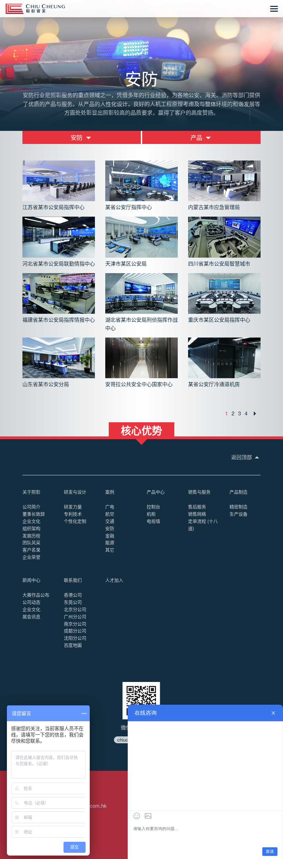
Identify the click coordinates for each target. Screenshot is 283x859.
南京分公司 (75, 623)
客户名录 (31, 549)
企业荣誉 (31, 556)
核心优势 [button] (141, 429)
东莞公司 (73, 602)
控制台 (153, 506)
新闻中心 (31, 580)
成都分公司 (75, 630)
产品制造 (238, 491)
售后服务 (197, 506)
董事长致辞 (33, 513)
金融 (109, 535)
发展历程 (31, 535)
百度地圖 (73, 645)
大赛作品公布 (35, 594)
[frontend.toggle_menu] (274, 9)
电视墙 (153, 521)
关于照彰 (31, 491)
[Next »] (255, 413)
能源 (109, 542)
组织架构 (31, 528)
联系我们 (73, 580)
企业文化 (31, 521)
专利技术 (73, 513)
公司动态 (31, 602)
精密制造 (238, 506)
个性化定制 (75, 521)
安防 (109, 528)
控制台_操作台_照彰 (35, 8)
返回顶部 (242, 456)
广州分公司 (75, 616)
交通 (109, 521)
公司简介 (31, 506)
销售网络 (197, 513)
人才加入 (114, 580)
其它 (109, 549)
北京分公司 (75, 609)
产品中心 (156, 491)
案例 (109, 491)
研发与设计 (75, 491)
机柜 (151, 513)
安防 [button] (77, 137)
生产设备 (238, 513)
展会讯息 (31, 616)
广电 (109, 506)
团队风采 (31, 542)
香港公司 (73, 594)
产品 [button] (197, 137)
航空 (109, 513)
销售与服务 (199, 491)
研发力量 (73, 506)
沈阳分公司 (75, 637)
